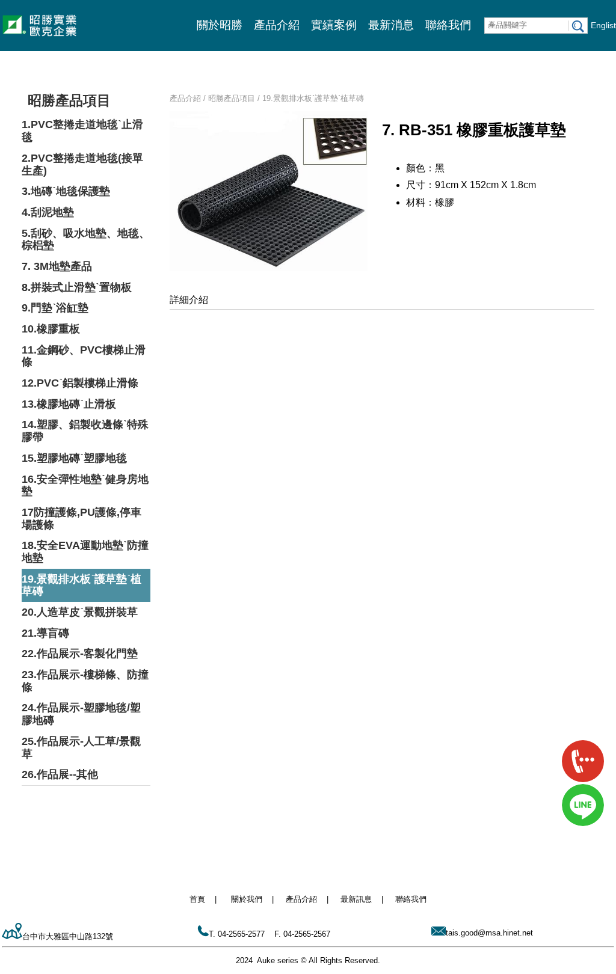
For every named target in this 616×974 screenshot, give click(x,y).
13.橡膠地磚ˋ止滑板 (69, 404)
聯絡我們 (448, 25)
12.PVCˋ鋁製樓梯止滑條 (80, 383)
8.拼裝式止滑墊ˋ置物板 (77, 287)
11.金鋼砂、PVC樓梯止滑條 (84, 356)
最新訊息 (356, 899)
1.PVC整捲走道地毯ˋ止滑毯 (82, 130)
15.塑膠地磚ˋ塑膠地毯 (74, 458)
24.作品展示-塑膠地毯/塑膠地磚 (81, 714)
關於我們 (246, 899)
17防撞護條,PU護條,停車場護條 (81, 518)
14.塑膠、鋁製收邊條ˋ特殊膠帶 (85, 430)
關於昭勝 (219, 25)
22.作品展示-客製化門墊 (80, 654)
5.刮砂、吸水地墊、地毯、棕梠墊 (86, 239)
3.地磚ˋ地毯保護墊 (66, 191)
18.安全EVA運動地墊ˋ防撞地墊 (85, 551)
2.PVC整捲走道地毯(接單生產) (82, 164)
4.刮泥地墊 (48, 212)
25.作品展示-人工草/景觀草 (81, 747)
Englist (603, 25)
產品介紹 (277, 25)
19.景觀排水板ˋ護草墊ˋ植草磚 (81, 585)
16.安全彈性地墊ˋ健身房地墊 (85, 485)
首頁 (197, 899)
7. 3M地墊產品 (57, 266)
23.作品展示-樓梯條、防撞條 (85, 681)
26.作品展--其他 (60, 774)
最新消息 (391, 25)
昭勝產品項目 (69, 100)
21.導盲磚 (45, 633)
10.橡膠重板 (51, 329)
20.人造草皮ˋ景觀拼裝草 (80, 612)
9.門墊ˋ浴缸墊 (55, 308)
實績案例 (334, 25)
